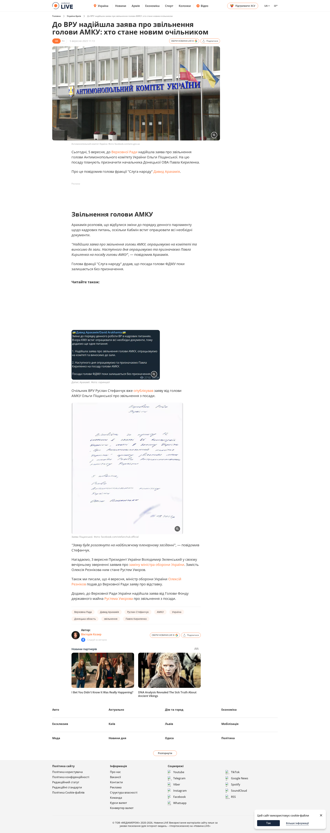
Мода (56, 738)
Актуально (116, 710)
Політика (228, 738)
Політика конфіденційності (70, 777)
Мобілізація (229, 724)
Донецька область (85, 618)
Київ (112, 724)
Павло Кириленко (136, 618)
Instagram (180, 791)
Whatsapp (179, 803)
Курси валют (118, 803)
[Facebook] (83, 640)
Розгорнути (165, 753)
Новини (120, 6)
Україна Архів (74, 16)
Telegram (179, 778)
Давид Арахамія (166, 171)
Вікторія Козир (91, 634)
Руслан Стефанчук (138, 612)
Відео (204, 6)
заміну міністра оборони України (156, 564)
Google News (239, 778)
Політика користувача (67, 772)
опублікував (143, 390)
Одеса (169, 738)
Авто (55, 710)
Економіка (152, 6)
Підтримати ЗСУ (245, 5)
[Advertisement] (134, 194)
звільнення (110, 618)
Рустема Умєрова (118, 598)
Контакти (116, 782)
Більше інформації (297, 823)
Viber (176, 784)
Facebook (179, 797)
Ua (266, 5)
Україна (103, 6)
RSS (233, 797)
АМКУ (160, 612)
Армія (136, 6)
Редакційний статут (65, 782)
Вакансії (115, 777)
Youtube (178, 772)
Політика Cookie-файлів (68, 792)
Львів (169, 724)
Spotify (235, 784)
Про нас (115, 772)
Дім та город (174, 710)
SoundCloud (239, 791)
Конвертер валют (122, 808)
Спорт (169, 6)
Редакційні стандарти (67, 787)
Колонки (185, 6)
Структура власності (123, 792)
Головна (56, 16)
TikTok (235, 772)
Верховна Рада (83, 612)
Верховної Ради (124, 152)
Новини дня (117, 738)
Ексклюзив (60, 724)
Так (268, 823)
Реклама (116, 787)
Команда (116, 798)
